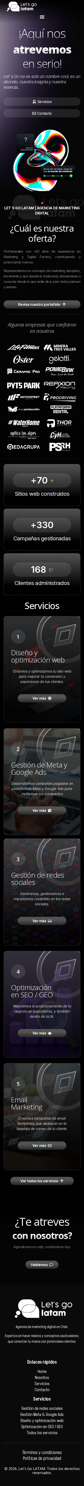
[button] (42, 17)
